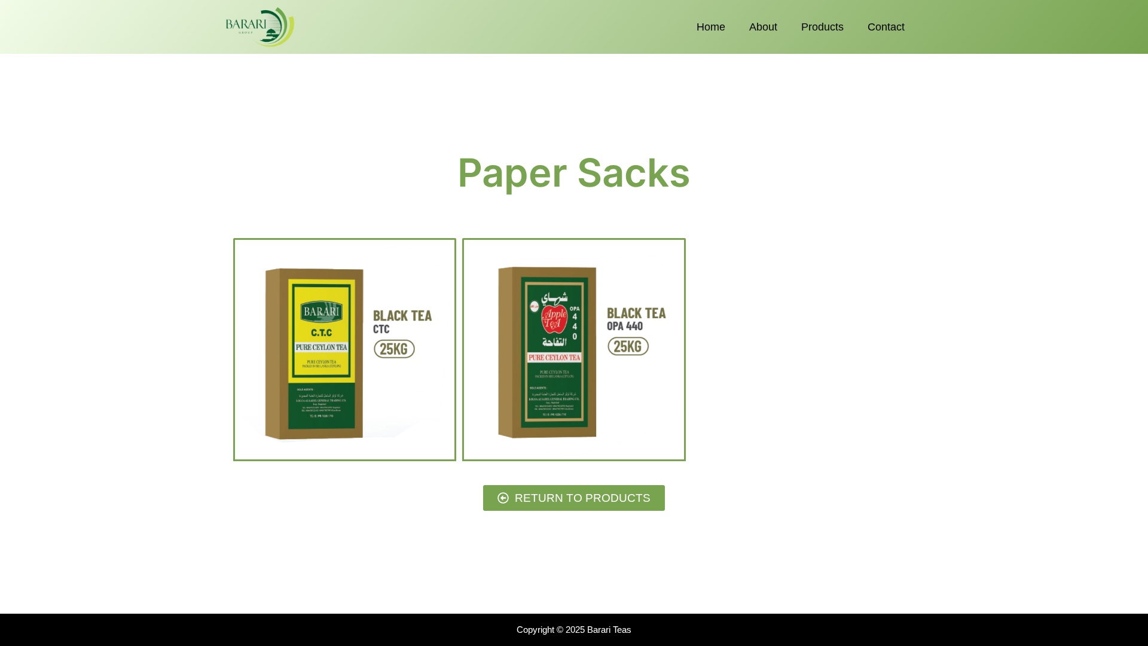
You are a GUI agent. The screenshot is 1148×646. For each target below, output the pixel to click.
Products (822, 27)
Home (711, 27)
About (763, 27)
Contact (886, 27)
